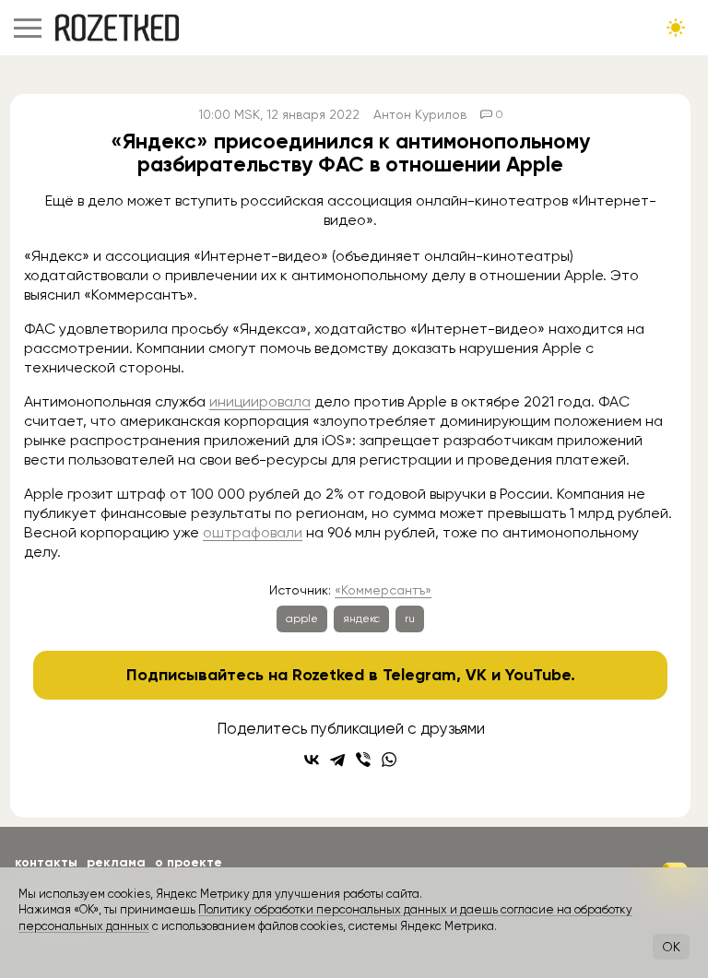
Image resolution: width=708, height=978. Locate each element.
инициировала (260, 401)
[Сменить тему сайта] (675, 27)
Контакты (46, 862)
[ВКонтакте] (312, 759)
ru (410, 618)
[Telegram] (337, 759)
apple (302, 618)
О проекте (188, 862)
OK (671, 946)
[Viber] (363, 759)
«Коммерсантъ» (383, 590)
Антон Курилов (419, 114)
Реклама (116, 862)
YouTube (538, 675)
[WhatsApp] (389, 759)
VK (476, 675)
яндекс (361, 618)
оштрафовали (252, 532)
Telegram (419, 675)
